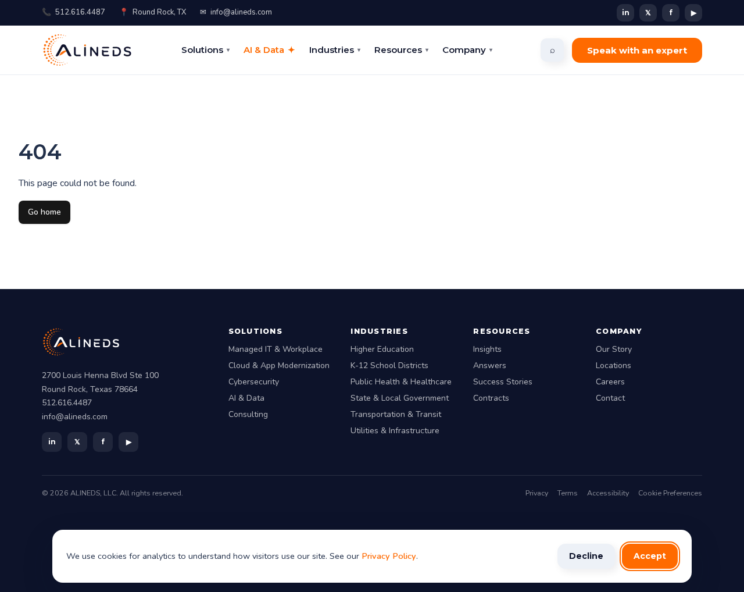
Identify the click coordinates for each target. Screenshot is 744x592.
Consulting (248, 414)
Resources (401, 49)
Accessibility (608, 493)
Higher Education (382, 349)
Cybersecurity (253, 381)
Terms (567, 493)
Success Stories (502, 381)
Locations (613, 365)
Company (467, 49)
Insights (487, 349)
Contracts (491, 398)
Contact (610, 398)
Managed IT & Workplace (275, 349)
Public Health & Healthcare (401, 381)
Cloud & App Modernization (279, 365)
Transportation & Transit (395, 414)
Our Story (614, 349)
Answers (489, 365)
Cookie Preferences (670, 493)
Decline (586, 556)
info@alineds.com (236, 12)
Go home (44, 211)
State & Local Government (399, 398)
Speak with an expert (637, 50)
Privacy (536, 493)
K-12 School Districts (389, 365)
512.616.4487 (73, 12)
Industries (334, 49)
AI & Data (269, 49)
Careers (610, 381)
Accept (650, 556)
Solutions (205, 49)
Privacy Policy (389, 556)
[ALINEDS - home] (87, 50)
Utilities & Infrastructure (394, 430)
